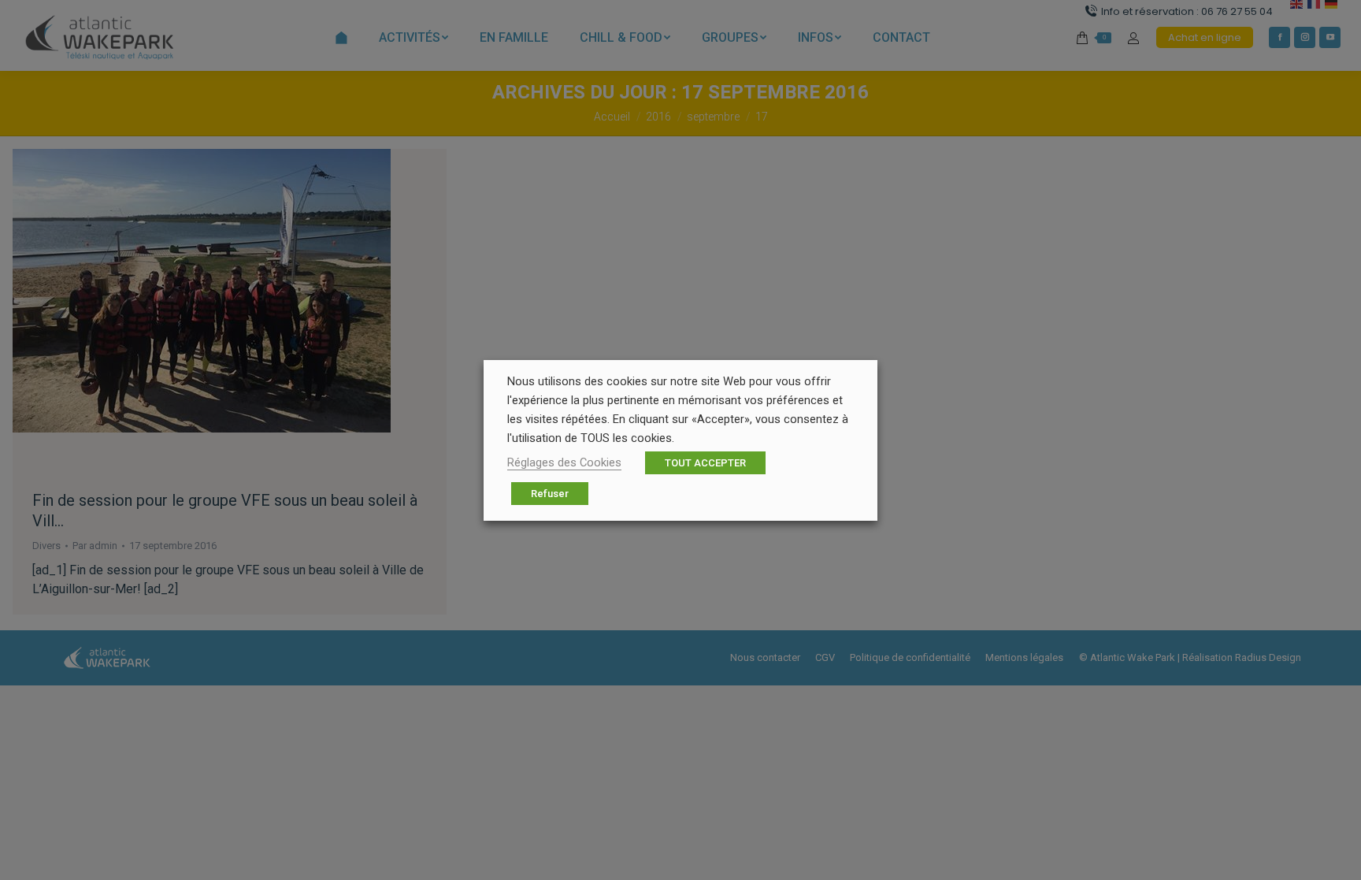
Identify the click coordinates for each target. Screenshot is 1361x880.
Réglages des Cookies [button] (564, 462)
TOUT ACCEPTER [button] (705, 463)
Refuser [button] (550, 493)
